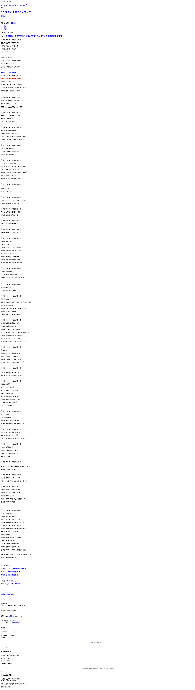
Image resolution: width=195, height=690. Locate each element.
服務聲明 (112, 668)
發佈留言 (3, 637)
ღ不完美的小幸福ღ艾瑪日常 (16, 11)
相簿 (5, 26)
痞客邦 (9, 616)
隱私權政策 (106, 668)
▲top (2, 624)
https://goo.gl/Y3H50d (11, 581)
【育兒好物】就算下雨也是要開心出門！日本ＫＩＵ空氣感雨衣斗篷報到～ (34, 36)
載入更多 (3, 627)
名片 (5, 29)
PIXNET (86, 668)
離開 (9, 687)
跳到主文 (3, 16)
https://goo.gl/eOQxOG (13, 585)
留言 (12, 616)
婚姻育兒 (13, 23)
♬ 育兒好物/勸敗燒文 (16, 622)
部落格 (5, 28)
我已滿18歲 (3, 687)
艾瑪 (2, 607)
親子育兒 (12, 620)
